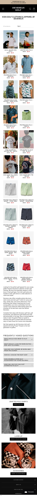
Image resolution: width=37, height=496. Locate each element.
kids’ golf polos (24, 292)
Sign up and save (18, 489)
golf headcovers (24, 314)
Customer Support (18, 479)
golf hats (27, 313)
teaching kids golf (8, 319)
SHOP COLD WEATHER (18, 439)
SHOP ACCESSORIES (18, 473)
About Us (18, 484)
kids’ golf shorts (14, 293)
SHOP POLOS (18, 404)
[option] (19, 2)
